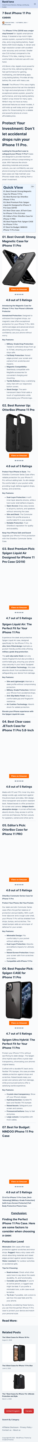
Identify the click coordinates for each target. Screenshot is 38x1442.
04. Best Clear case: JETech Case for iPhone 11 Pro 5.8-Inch (17, 212)
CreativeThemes (8, 1440)
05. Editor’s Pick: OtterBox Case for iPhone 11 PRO (18, 217)
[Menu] (35, 4)
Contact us (6, 1430)
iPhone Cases (6, 24)
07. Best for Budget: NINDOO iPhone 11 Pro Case (15, 228)
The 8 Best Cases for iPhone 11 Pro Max (17, 1366)
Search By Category (10, 1420)
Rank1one (8, 1)
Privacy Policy (26, 1427)
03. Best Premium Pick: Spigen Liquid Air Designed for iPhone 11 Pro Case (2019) (17, 205)
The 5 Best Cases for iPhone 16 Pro (15, 1337)
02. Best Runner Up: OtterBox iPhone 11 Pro (15, 198)
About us (16, 1430)
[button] (13, 1411)
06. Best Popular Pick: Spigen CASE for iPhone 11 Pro (18, 223)
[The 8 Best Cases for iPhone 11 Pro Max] (19, 1353)
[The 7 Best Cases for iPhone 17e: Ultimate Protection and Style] (19, 1381)
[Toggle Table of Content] (31, 186)
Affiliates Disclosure (10, 1427)
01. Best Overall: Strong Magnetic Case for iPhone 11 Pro (17, 192)
